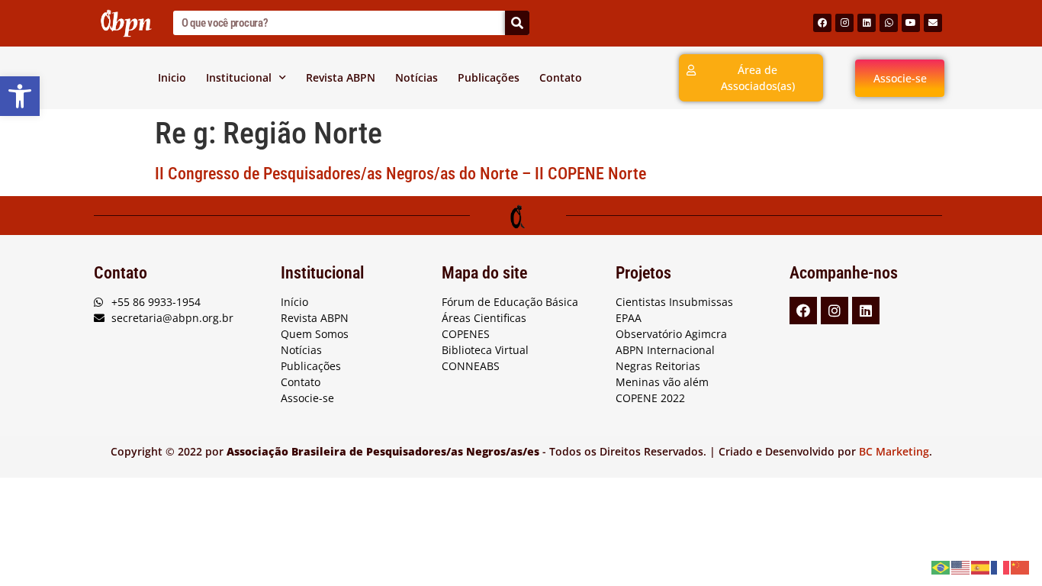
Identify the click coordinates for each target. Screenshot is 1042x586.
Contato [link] (560, 77)
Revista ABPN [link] (340, 77)
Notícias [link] (416, 77)
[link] (20, 96)
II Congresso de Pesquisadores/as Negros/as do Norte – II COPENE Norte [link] (400, 173)
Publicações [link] (488, 77)
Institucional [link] (239, 77)
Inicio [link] (172, 77)
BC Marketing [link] (894, 451)
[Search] (517, 23)
